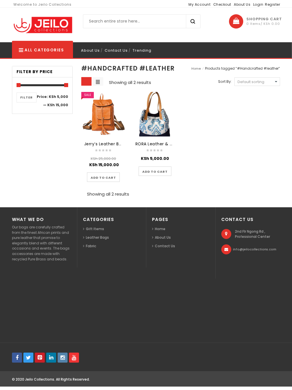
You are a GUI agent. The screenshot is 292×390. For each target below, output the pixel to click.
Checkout (222, 4)
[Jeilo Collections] (42, 25)
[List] (98, 81)
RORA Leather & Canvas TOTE (166, 144)
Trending (142, 50)
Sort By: (225, 81)
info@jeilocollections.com (254, 249)
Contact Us (116, 50)
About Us (242, 4)
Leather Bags (97, 237)
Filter (26, 97)
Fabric (91, 246)
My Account (199, 4)
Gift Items (95, 228)
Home (196, 68)
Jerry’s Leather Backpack (110, 144)
